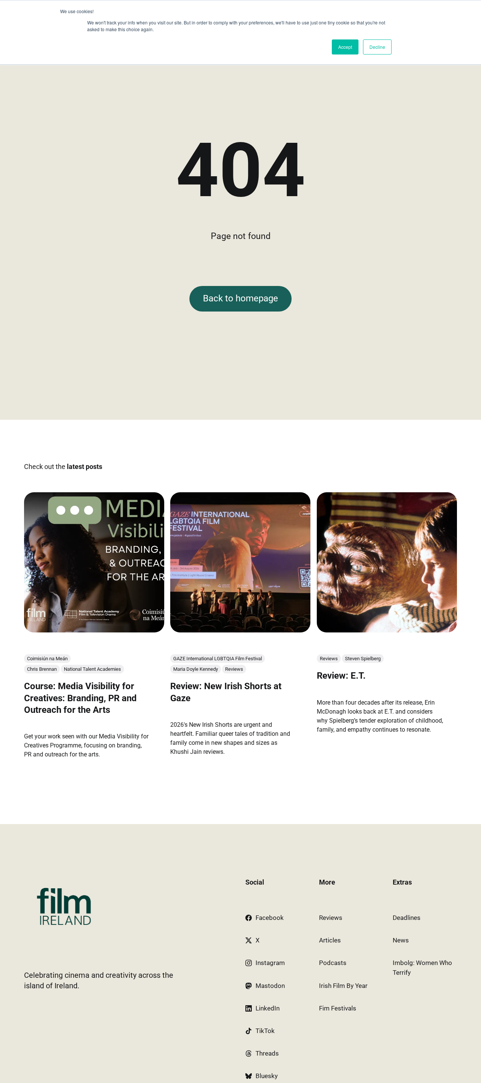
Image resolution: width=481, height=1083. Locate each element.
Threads (267, 1053)
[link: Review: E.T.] (387, 629)
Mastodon (270, 985)
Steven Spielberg (363, 658)
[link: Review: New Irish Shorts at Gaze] (240, 629)
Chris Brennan (42, 669)
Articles (330, 940)
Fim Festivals (337, 1008)
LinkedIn (268, 1008)
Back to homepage (240, 298)
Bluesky (267, 1076)
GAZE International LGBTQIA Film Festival (217, 658)
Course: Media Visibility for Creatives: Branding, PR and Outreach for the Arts (80, 698)
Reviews (234, 669)
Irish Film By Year (343, 985)
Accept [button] (345, 47)
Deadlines (406, 917)
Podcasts (332, 963)
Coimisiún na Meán (47, 658)
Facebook (270, 917)
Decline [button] (377, 47)
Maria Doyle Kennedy (195, 669)
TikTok (265, 1031)
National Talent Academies (92, 669)
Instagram (270, 963)
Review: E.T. (341, 675)
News (401, 940)
